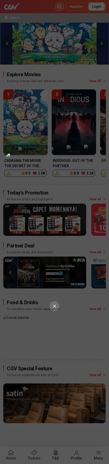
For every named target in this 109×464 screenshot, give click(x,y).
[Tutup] (54, 306)
